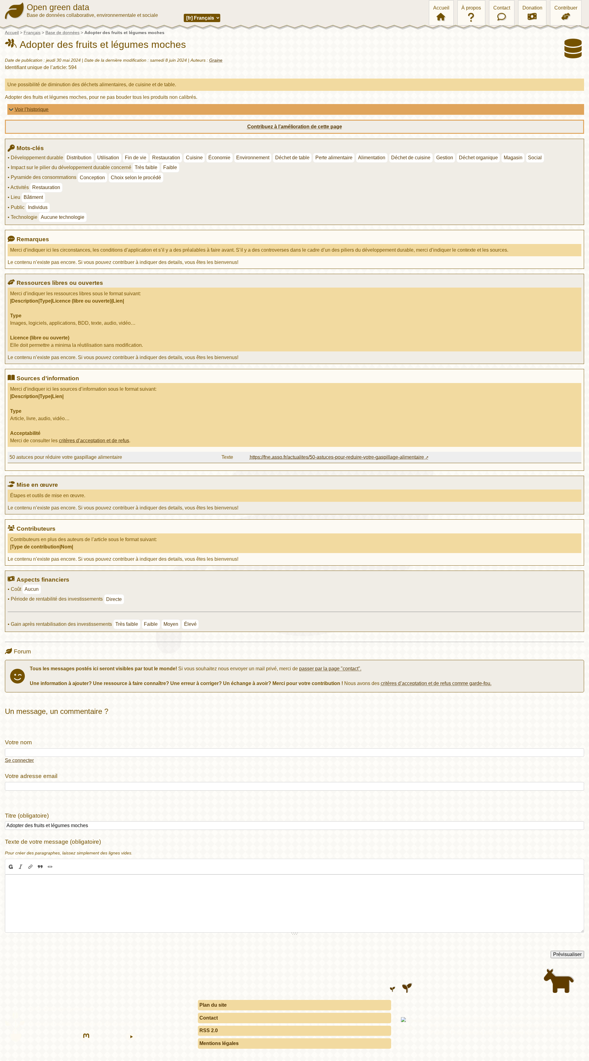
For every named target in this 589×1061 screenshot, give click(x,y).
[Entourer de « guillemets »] (50, 866)
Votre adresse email (31, 776)
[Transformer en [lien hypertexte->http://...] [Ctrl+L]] (30, 866)
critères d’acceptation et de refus (94, 440)
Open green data (58, 7)
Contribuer (565, 7)
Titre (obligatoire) (27, 815)
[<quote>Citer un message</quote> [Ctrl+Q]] (40, 866)
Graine (215, 60)
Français (32, 32)
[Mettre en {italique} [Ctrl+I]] (20, 866)
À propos (471, 7)
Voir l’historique (31, 109)
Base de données (62, 32)
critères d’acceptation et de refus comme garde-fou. (436, 683)
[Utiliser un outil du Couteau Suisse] (60, 866)
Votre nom (18, 742)
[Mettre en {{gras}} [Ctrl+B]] (10, 866)
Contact (501, 7)
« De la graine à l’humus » (130, 1023)
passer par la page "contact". (330, 668)
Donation (532, 7)
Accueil (441, 7)
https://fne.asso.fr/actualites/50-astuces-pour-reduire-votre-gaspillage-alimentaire (337, 457)
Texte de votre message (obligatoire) (53, 841)
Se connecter (19, 760)
